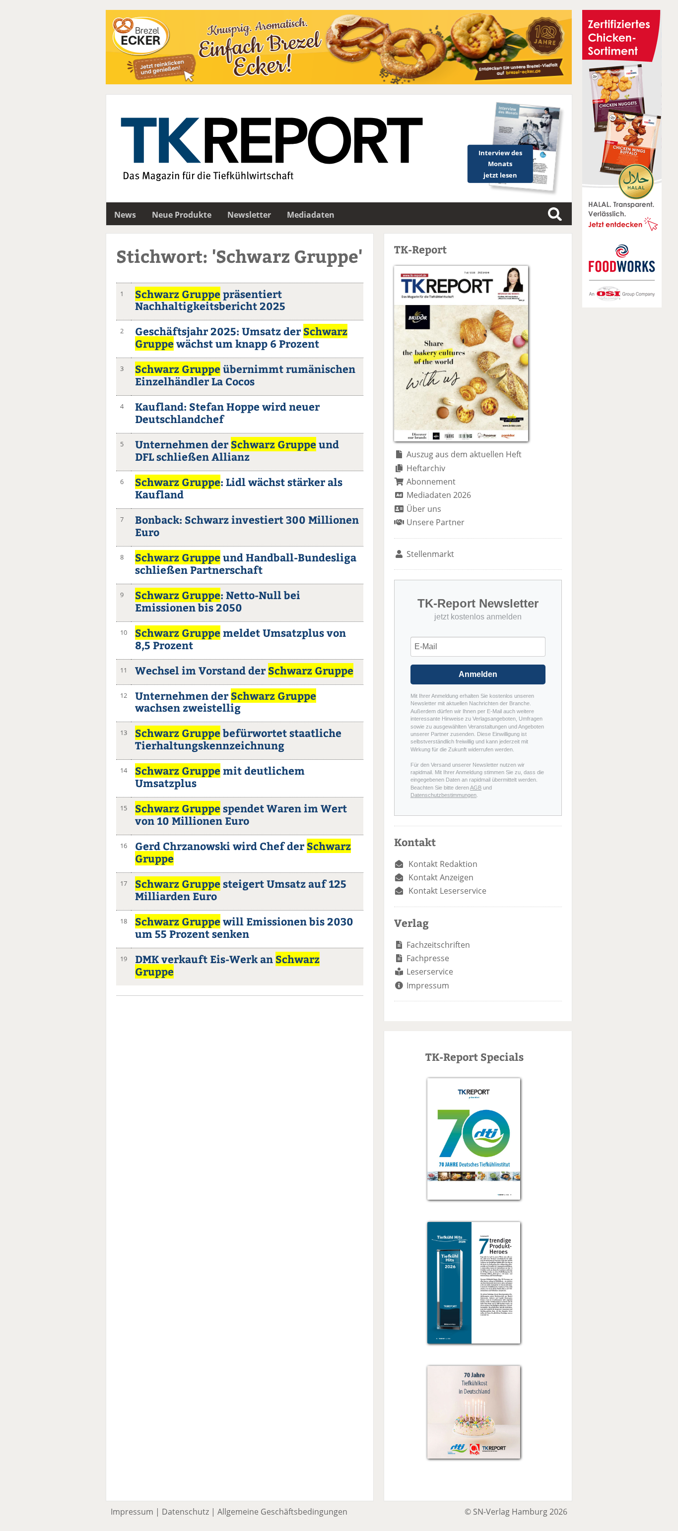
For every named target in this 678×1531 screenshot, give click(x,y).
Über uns (424, 508)
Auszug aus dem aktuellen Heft (464, 454)
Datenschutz (185, 1511)
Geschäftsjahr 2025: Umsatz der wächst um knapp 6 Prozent (241, 337)
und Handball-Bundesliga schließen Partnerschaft (245, 563)
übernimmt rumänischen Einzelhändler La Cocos (245, 375)
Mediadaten (311, 214)
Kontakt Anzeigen (441, 877)
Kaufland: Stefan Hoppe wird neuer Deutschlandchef (227, 412)
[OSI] (622, 304)
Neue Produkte (181, 214)
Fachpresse (428, 958)
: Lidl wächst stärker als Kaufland (238, 488)
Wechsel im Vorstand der (244, 670)
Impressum (428, 985)
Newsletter (249, 214)
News (125, 214)
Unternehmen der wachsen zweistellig (225, 701)
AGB (475, 788)
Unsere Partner (436, 522)
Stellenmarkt (430, 554)
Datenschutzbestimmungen (443, 795)
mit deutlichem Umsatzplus (220, 776)
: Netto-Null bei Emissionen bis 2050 (217, 601)
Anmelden (478, 674)
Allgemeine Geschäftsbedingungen (282, 1511)
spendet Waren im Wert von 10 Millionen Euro (241, 814)
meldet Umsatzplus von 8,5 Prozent (240, 638)
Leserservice (430, 971)
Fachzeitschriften (438, 944)
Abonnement (431, 481)
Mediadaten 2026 (439, 495)
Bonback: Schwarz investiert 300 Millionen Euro (247, 525)
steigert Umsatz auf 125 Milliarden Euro (240, 889)
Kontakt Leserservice (447, 890)
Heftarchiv (426, 468)
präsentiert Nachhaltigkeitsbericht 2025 (210, 300)
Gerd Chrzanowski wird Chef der (243, 852)
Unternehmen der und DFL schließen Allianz (237, 450)
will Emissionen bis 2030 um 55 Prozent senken (244, 927)
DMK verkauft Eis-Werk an (227, 965)
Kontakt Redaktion (442, 863)
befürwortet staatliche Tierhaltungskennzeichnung (238, 739)
